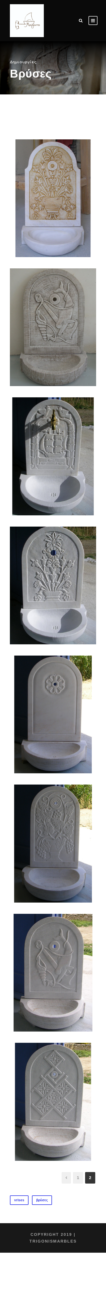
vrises (19, 1200)
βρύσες (42, 1200)
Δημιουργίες (23, 62)
